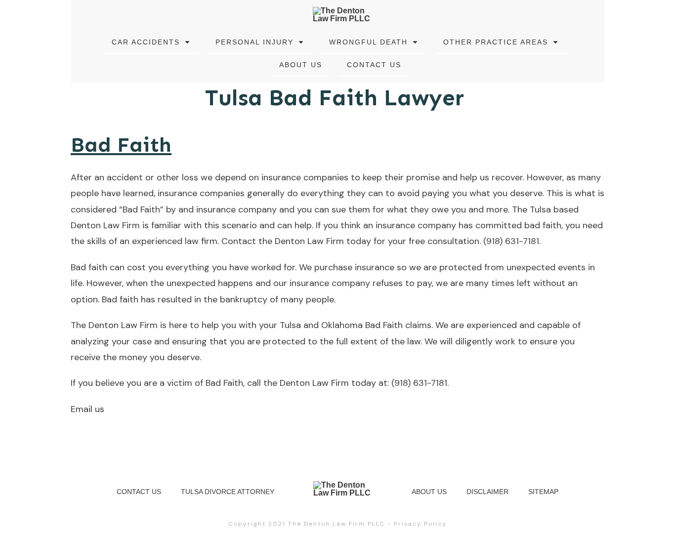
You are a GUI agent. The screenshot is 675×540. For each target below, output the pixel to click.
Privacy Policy (420, 524)
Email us (87, 409)
